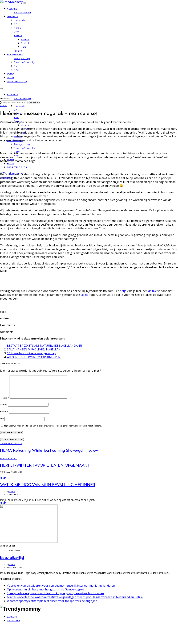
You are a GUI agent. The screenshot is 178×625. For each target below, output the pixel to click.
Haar (23, 47)
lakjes (84, 295)
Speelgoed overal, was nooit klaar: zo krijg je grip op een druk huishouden (55, 593)
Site (2, 418)
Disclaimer (13, 620)
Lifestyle (12, 16)
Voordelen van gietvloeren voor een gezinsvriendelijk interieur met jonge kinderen (61, 585)
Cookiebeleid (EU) (17, 81)
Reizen (10, 77)
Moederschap (15, 54)
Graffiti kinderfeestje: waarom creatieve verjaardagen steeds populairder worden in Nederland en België (75, 597)
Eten (16, 31)
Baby (16, 66)
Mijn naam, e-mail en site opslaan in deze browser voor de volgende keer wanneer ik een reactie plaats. (53, 426)
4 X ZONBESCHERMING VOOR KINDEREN (33, 357)
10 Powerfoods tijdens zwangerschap (31, 353)
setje (123, 291)
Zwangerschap (22, 58)
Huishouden (20, 20)
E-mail (4, 411)
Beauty (18, 35)
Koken (17, 28)
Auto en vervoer (22, 12)
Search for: (5, 98)
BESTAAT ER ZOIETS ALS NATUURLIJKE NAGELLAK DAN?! (44, 345)
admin (12, 491)
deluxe (152, 291)
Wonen (10, 74)
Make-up (25, 39)
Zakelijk (12, 617)
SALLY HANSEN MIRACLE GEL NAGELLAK (33, 349)
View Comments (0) (12, 439)
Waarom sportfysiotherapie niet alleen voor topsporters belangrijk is (52, 601)
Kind (16, 70)
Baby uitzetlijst (12, 558)
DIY (16, 24)
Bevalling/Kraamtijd (24, 62)
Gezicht (25, 43)
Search (34, 102)
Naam (3, 404)
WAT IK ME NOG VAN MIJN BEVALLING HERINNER (47, 485)
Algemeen (12, 9)
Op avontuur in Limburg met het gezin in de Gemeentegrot (45, 589)
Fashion (18, 50)
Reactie (4, 398)
